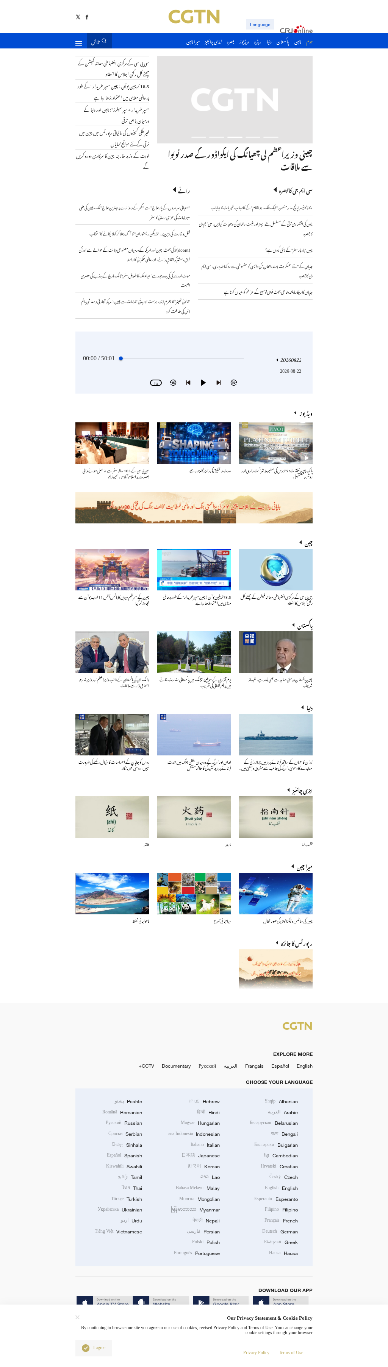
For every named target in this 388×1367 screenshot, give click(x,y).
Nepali (206, 1221)
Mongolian (199, 1199)
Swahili (124, 1166)
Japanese (200, 1155)
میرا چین (305, 866)
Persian (203, 1231)
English (305, 1066)
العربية (231, 1066)
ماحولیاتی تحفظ (140, 920)
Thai (132, 1188)
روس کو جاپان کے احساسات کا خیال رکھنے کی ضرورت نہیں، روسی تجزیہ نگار (113, 764)
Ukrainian (120, 1210)
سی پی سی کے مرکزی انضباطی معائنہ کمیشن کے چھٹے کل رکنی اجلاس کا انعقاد (277, 599)
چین (309, 542)
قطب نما (307, 844)
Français (254, 1066)
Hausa (283, 1253)
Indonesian (194, 1134)
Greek (280, 1242)
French (280, 1221)
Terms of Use (291, 1352)
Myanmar (195, 1210)
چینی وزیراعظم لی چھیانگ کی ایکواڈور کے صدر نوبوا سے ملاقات (240, 159)
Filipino (281, 1210)
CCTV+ (146, 1066)
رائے (184, 190)
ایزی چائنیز (303, 789)
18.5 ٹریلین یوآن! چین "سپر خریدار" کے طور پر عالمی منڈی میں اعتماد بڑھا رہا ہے (197, 599)
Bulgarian (275, 1145)
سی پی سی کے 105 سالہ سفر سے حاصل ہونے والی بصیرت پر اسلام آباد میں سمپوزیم (116, 473)
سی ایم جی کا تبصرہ (296, 190)
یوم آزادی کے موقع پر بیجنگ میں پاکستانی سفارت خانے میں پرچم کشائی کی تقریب (195, 682)
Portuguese (197, 1253)
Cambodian (280, 1155)
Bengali (284, 1134)
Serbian (125, 1134)
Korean (204, 1166)
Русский (207, 1066)
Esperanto (275, 1199)
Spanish (124, 1155)
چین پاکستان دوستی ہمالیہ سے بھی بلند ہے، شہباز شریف (281, 682)
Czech (283, 1177)
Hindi (208, 1112)
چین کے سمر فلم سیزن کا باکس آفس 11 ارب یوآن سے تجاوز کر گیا (113, 599)
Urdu (131, 1221)
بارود (228, 844)
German (279, 1231)
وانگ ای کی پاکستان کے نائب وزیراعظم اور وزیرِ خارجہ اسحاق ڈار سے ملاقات (114, 682)
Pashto (128, 1101)
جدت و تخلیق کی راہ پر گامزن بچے (210, 470)
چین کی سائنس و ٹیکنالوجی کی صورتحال (288, 920)
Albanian (281, 1101)
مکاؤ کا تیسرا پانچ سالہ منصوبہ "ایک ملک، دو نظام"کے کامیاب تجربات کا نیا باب (262, 207)
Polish (206, 1242)
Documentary (176, 1066)
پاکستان (305, 624)
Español (280, 1066)
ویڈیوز (306, 412)
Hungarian (200, 1123)
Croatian (279, 1166)
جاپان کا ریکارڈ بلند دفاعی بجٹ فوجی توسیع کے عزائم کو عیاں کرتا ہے (268, 291)
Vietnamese (118, 1231)
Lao (210, 1177)
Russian (124, 1123)
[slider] (121, 358)
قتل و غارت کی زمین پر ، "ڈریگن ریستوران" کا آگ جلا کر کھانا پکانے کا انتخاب (139, 233)
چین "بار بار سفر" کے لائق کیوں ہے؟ (289, 249)
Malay (198, 1188)
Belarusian (273, 1123)
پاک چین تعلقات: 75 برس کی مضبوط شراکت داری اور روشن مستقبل (277, 473)
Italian (205, 1145)
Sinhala (127, 1145)
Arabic (282, 1112)
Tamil (130, 1177)
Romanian (122, 1112)
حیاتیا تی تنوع (222, 920)
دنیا (310, 707)
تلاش (95, 40)
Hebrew (204, 1101)
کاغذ (146, 844)
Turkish (126, 1199)
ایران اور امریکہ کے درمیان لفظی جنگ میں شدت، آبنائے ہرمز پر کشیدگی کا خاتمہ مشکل (198, 764)
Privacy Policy (256, 1352)
